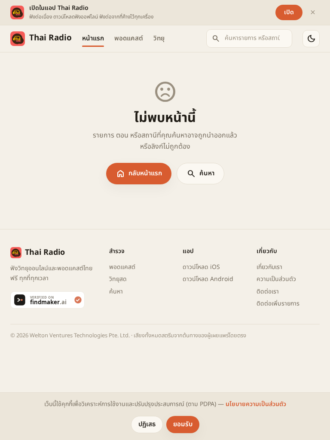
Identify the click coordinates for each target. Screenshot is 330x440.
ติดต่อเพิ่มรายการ (278, 303)
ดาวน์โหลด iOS (201, 267)
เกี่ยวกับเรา (269, 267)
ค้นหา (200, 173)
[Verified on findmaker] (54, 300)
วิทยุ (159, 38)
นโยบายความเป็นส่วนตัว (256, 404)
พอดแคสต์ (128, 38)
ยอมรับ (182, 424)
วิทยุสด (118, 279)
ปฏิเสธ (147, 424)
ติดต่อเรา (268, 291)
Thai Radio (50, 38)
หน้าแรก (93, 38)
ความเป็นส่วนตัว (276, 279)
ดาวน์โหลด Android (208, 279)
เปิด (289, 12)
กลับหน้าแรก (139, 173)
